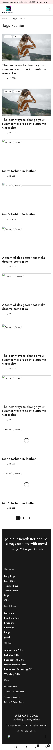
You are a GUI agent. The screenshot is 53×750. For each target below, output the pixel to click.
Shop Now (42, 2)
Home (4, 18)
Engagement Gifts (14, 659)
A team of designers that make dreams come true (23, 259)
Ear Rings (9, 627)
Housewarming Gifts (15, 664)
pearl (7, 637)
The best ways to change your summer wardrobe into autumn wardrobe (24, 69)
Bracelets (9, 622)
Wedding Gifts (12, 674)
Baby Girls (9, 581)
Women (17, 37)
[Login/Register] (26, 747)
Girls (6, 600)
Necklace (9, 613)
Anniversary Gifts (13, 650)
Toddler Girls (11, 590)
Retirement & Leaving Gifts (18, 669)
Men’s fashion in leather (19, 171)
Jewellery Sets (11, 618)
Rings (7, 632)
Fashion (8, 37)
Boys (6, 595)
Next (35, 518)
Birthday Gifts (11, 655)
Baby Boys (9, 576)
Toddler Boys (11, 585)
